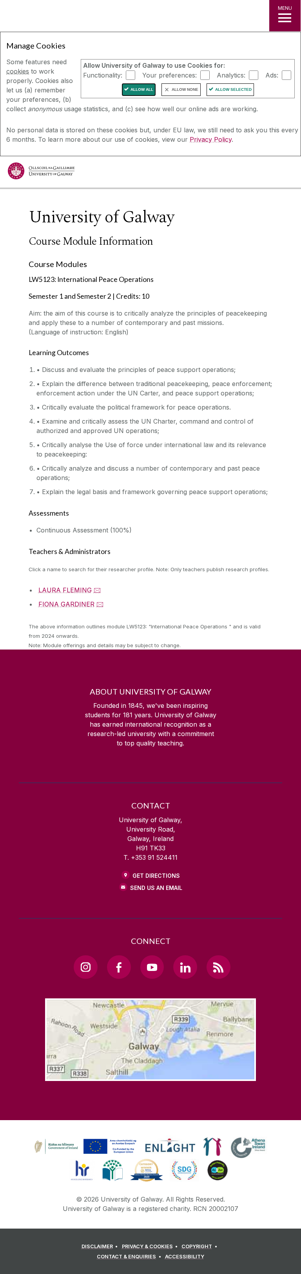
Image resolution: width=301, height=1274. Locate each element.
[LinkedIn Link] (185, 967)
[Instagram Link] (85, 967)
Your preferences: (169, 75)
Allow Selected (233, 89)
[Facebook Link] (119, 967)
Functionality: (102, 75)
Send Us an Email (156, 887)
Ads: (271, 75)
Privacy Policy (211, 139)
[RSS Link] (218, 967)
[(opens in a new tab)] (86, 1154)
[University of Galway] (41, 172)
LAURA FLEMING (65, 590)
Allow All (142, 89)
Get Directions (156, 875)
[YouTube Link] (152, 967)
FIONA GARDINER (66, 604)
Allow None (185, 89)
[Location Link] (150, 1075)
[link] (84, 1147)
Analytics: (231, 75)
